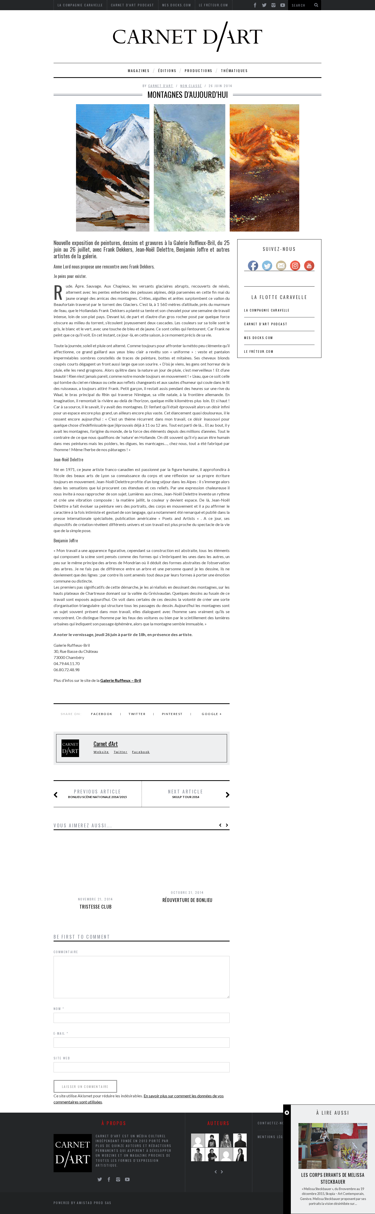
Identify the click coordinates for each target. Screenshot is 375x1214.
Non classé (191, 86)
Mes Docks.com (258, 337)
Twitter (137, 714)
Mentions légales (274, 1137)
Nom (59, 1008)
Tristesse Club (96, 906)
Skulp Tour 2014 (185, 794)
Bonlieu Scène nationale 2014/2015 (97, 794)
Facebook (101, 714)
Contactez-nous (274, 1123)
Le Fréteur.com (258, 351)
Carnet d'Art (160, 86)
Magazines (139, 70)
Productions (198, 70)
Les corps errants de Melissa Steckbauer (332, 1178)
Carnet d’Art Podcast (266, 324)
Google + (212, 714)
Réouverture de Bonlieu (187, 900)
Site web (62, 1058)
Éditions (167, 70)
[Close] (287, 1113)
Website (101, 751)
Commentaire (66, 952)
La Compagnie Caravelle (267, 310)
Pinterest (172, 714)
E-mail (61, 1033)
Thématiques (234, 70)
